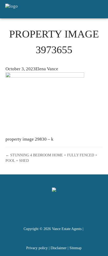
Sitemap (75, 248)
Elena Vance (46, 68)
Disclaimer (59, 248)
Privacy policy (37, 248)
